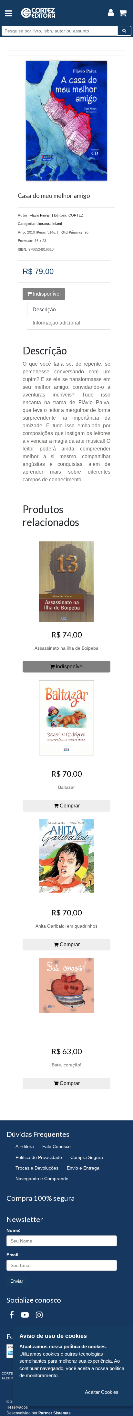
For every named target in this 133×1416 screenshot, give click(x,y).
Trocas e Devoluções (36, 1168)
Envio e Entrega (83, 1168)
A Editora (24, 1146)
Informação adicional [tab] (56, 322)
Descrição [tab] (44, 309)
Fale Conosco (56, 1146)
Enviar (16, 1281)
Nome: (13, 1230)
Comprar (69, 805)
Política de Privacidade (38, 1157)
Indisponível (46, 294)
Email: (13, 1254)
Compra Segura (86, 1157)
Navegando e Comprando (41, 1178)
